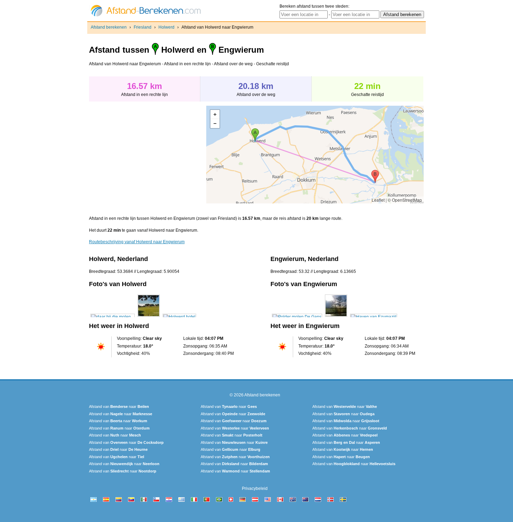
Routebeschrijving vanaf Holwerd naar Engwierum (137, 241)
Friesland (142, 27)
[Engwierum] (297, 316)
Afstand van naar (119, 406)
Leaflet (378, 200)
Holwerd (166, 27)
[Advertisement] (147, 154)
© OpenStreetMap (405, 200)
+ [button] (215, 114)
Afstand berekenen (109, 27)
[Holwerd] (112, 316)
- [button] (215, 123)
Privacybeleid (255, 488)
